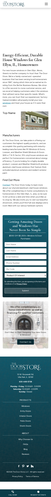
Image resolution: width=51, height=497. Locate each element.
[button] (44, 4)
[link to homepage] (14, 4)
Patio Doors (25, 421)
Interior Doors (25, 416)
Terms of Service (32, 476)
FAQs (25, 444)
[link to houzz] (32, 466)
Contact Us (25, 342)
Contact (6, 185)
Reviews (25, 454)
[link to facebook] (18, 466)
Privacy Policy (22, 284)
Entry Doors (25, 411)
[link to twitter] (27, 466)
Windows (25, 406)
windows (7, 103)
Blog (25, 449)
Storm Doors (25, 426)
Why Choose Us (25, 439)
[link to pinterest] (23, 466)
